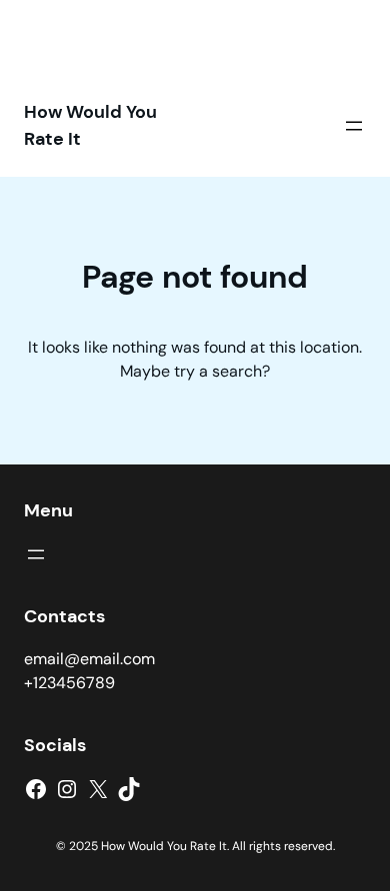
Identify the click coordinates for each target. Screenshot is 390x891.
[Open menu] (354, 126)
